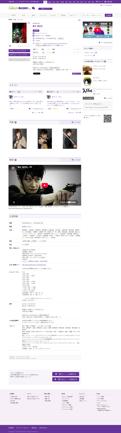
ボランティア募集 (66, 405)
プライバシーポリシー (22, 428)
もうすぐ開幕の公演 (15, 398)
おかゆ (96, 77)
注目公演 (82, 396)
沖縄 (89, 2)
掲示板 (63, 15)
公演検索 (108, 15)
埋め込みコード (77, 73)
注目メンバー (83, 400)
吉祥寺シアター (40, 35)
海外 (93, 2)
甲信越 (62, 2)
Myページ (73, 15)
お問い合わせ (43, 428)
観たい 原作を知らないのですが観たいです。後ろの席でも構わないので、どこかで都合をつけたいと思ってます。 (26, 103)
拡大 (87, 117)
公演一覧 (12, 400)
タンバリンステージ (41, 33)
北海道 (49, 2)
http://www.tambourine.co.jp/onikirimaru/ (56, 43)
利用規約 (11, 428)
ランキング (43, 15)
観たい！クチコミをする (18, 50)
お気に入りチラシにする (24, 46)
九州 (85, 2)
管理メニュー (44, 8)
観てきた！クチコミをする (19, 54)
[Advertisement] (60, 419)
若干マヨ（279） (19, 97)
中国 (78, 2)
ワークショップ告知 (67, 409)
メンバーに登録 (88, 98)
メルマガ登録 (100, 398)
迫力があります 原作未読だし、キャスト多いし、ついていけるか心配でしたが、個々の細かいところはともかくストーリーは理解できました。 (64, 103)
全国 (45, 2)
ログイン (101, 1)
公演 (23, 15)
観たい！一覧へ (36, 112)
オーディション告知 (67, 407)
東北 (54, 2)
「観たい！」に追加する (66, 374)
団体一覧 (47, 396)
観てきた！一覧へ (74, 112)
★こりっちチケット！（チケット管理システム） (104, 405)
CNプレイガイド (90, 52)
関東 (58, 2)
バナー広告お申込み (107, 5)
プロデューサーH (31, 358)
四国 (81, 2)
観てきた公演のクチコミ (34, 398)
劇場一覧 (47, 398)
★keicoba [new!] (105, 409)
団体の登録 (48, 400)
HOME (14, 15)
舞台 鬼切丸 (38, 26)
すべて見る (77, 122)
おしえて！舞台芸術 (67, 396)
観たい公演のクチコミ (33, 396)
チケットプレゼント (102, 400)
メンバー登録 (100, 396)
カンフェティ (89, 55)
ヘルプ (98, 403)
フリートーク (65, 398)
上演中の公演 (13, 396)
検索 (33, 15)
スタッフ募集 (65, 403)
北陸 (66, 2)
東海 (70, 2)
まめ (28, 357)
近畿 (74, 2)
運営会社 (34, 428)
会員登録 (109, 1)
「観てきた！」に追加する (67, 379)
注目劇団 (82, 398)
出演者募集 (65, 400)
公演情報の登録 (14, 403)
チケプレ (53, 15)
